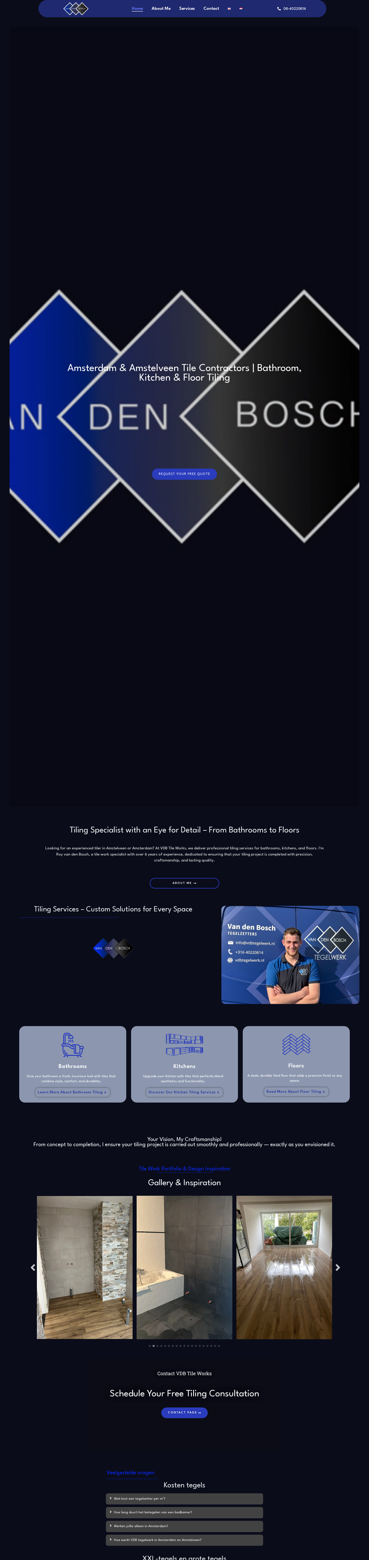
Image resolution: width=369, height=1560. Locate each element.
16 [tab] (207, 1346)
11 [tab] (188, 1346)
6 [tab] (169, 1346)
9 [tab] (181, 1346)
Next (337, 1267)
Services (187, 9)
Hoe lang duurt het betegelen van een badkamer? (153, 1512)
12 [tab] (192, 1346)
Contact (211, 9)
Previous (32, 1267)
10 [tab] (184, 1346)
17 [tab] (211, 1346)
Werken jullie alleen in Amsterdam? (141, 1526)
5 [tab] (165, 1346)
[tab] (184, 1499)
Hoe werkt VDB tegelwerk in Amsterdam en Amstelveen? (158, 1540)
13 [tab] (196, 1346)
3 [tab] (158, 1346)
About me (161, 9)
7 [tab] (173, 1346)
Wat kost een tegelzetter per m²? (139, 1498)
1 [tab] (150, 1346)
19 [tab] (219, 1346)
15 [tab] (204, 1346)
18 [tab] (215, 1346)
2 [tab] (154, 1346)
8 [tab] (177, 1346)
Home (137, 9)
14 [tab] (200, 1346)
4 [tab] (161, 1346)
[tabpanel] (85, 1267)
